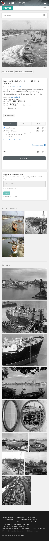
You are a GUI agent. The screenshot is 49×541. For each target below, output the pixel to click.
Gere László (15, 97)
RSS (34, 528)
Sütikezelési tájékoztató (16, 531)
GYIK (3, 531)
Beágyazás (10, 116)
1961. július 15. (17, 86)
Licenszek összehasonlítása (12, 140)
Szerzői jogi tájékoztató (10, 528)
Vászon (24, 124)
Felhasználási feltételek (32, 522)
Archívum (15, 2)
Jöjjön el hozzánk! (8, 517)
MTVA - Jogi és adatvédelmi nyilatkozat (15, 524)
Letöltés (10, 124)
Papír (38, 124)
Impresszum (31, 517)
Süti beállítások (32, 531)
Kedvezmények (38, 145)
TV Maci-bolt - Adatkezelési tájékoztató (15, 526)
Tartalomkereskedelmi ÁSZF (27, 519)
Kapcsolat (20, 517)
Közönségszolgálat (8, 519)
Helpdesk (41, 528)
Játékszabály (25, 528)
